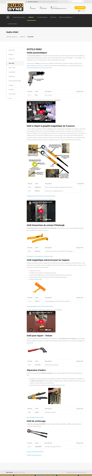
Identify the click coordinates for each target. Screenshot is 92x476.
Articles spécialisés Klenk (15, 80)
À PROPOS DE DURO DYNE (19, 17)
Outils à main (12, 50)
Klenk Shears (12, 76)
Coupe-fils (11, 89)
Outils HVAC (11, 63)
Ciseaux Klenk (12, 72)
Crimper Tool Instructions (34, 455)
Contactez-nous (12, 23)
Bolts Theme (9, 472)
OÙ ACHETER (53, 17)
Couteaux (11, 85)
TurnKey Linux (52, 475)
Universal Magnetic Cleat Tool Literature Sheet (40, 306)
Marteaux (11, 54)
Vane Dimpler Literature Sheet (35, 417)
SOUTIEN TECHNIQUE (42, 17)
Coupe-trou (11, 58)
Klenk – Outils (12, 67)
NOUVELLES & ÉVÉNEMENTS (65, 17)
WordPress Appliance (41, 475)
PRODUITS (30, 17)
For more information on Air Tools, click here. (39, 67)
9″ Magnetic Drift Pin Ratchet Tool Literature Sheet (41, 196)
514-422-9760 (80, 7)
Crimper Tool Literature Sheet (35, 451)
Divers (10, 98)
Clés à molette (12, 94)
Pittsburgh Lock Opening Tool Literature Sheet (40, 256)
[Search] (82, 1)
